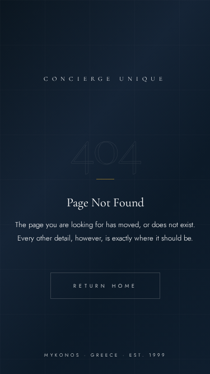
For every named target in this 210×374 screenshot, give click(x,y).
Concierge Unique (105, 78)
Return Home (105, 285)
